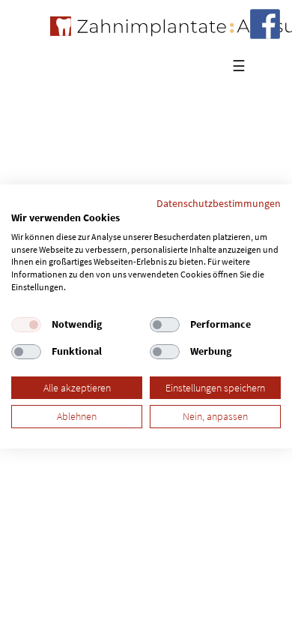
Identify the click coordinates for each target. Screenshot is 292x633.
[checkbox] (26, 324)
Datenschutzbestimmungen (218, 203)
